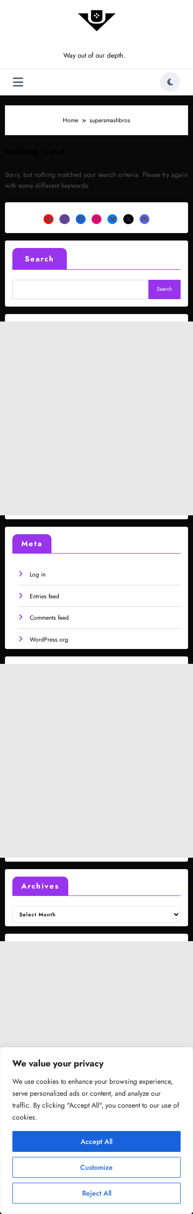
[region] (96, 1130)
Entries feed (44, 596)
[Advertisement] (96, 418)
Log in (38, 574)
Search (39, 258)
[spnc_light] (170, 82)
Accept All (96, 1141)
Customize (96, 1167)
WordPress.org (49, 639)
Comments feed (49, 617)
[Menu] (18, 82)
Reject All (96, 1193)
